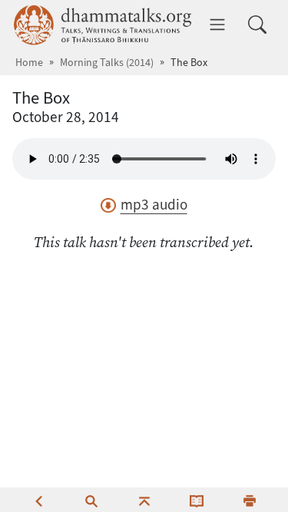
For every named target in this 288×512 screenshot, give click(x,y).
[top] (144, 500)
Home (29, 62)
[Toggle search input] (257, 24)
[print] (250, 500)
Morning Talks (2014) (107, 62)
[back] (38, 500)
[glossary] (197, 500)
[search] (91, 500)
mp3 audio (154, 204)
